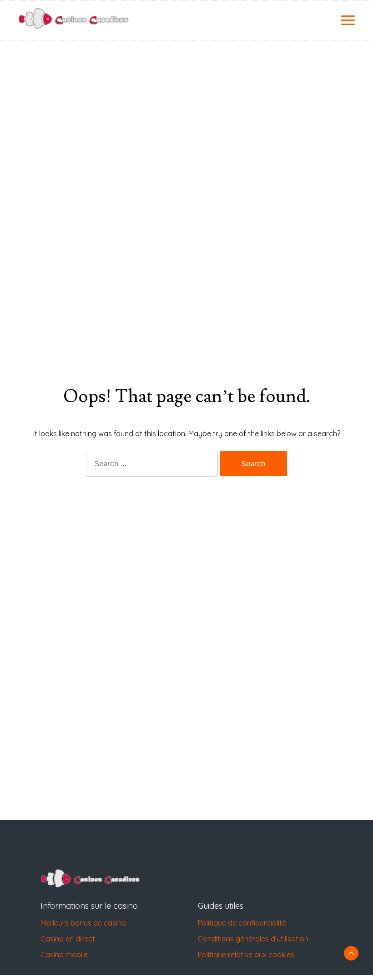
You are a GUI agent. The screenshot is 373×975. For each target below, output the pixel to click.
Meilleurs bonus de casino (83, 922)
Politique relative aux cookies (246, 954)
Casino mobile (64, 954)
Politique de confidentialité (242, 922)
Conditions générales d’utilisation (253, 938)
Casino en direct (67, 938)
